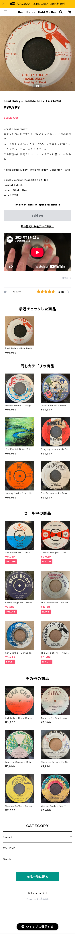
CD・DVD (9, 848)
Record (7, 837)
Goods (7, 859)
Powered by (34, 899)
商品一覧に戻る (37, 877)
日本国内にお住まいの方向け (37, 226)
